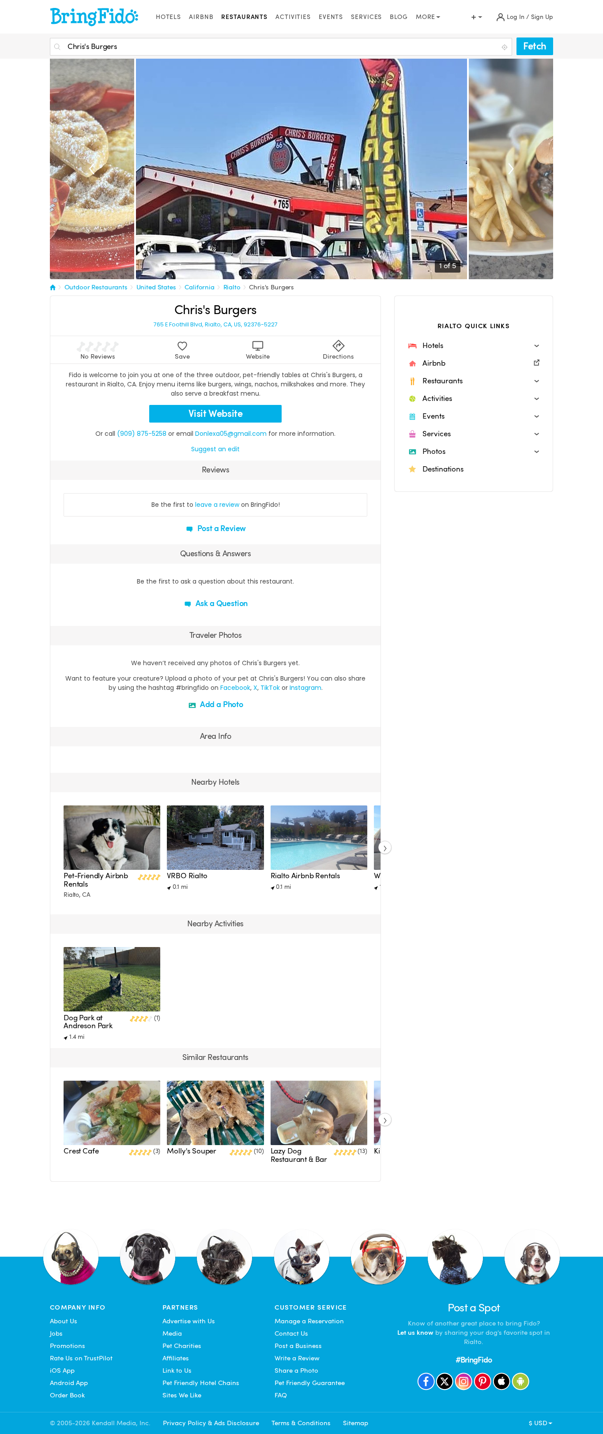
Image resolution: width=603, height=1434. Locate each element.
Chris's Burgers (271, 287)
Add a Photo (220, 704)
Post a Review (221, 528)
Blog (399, 17)
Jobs (56, 1333)
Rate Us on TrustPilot (81, 1358)
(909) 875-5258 (141, 433)
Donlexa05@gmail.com (231, 433)
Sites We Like (181, 1395)
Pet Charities (181, 1345)
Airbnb (201, 17)
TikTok (270, 687)
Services (366, 17)
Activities (293, 17)
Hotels (168, 17)
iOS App (62, 1370)
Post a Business (298, 1345)
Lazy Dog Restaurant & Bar (299, 1155)
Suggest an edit (215, 449)
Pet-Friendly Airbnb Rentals (96, 879)
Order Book (67, 1395)
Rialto (232, 287)
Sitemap (355, 1423)
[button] (473, 346)
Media (172, 1333)
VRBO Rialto (187, 875)
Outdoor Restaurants (96, 287)
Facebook (235, 687)
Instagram (305, 687)
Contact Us (291, 1333)
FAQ (281, 1395)
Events (331, 17)
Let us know (415, 1332)
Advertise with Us (188, 1321)
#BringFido (474, 1360)
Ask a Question (221, 603)
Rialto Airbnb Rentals (305, 875)
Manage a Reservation (309, 1321)
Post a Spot (474, 1307)
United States (156, 287)
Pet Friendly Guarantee (310, 1382)
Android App (69, 1382)
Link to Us (177, 1370)
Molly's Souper (191, 1151)
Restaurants (244, 17)
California (200, 287)
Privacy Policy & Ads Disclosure (211, 1423)
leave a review (217, 504)
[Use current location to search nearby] (505, 47)
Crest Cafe (81, 1151)
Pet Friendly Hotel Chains (200, 1382)
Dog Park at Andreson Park (88, 1021)
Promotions (67, 1345)
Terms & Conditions (301, 1423)
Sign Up (542, 17)
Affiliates (175, 1358)
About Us (63, 1321)
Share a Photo (296, 1370)
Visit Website (215, 413)
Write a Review (297, 1358)
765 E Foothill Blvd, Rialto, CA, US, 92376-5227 (216, 324)
